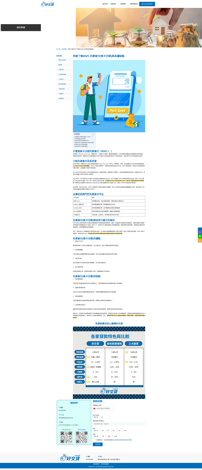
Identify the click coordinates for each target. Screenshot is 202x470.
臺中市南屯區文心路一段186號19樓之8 (109, 459)
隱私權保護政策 (118, 440)
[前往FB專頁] (200, 232)
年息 (94, 428)
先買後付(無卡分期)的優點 (80, 144)
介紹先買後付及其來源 (79, 138)
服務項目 (113, 4)
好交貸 (58, 49)
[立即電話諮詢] (200, 240)
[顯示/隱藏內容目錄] (92, 134)
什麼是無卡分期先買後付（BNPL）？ (83, 136)
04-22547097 (89, 459)
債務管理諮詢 (134, 4)
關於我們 (105, 4)
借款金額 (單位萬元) (98, 421)
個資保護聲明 (105, 464)
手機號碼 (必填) (97, 405)
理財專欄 (122, 4)
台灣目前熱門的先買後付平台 (81, 140)
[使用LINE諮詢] (200, 236)
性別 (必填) (96, 415)
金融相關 (64, 49)
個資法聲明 (128, 440)
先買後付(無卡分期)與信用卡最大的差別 (84, 142)
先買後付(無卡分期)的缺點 (80, 146)
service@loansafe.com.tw (66, 418)
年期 (94, 434)
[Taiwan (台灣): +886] (95, 408)
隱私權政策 (96, 464)
